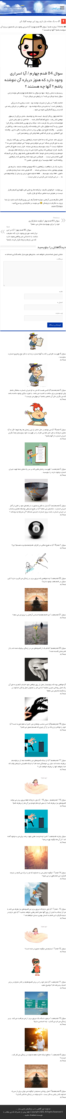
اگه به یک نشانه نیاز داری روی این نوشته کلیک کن (39, 21)
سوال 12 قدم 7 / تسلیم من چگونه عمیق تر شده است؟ (45, 948)
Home (61, 26)
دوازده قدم (52, 26)
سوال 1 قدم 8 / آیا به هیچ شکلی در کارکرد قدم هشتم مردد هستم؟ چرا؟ (39, 545)
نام (61, 291)
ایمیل (60, 302)
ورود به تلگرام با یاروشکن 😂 (51, 203)
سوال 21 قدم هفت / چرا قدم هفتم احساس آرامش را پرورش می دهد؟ (39, 614)
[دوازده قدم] (33, 8)
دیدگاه (60, 259)
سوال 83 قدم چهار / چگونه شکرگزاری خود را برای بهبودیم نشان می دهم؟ (44, 221)
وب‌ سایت (59, 313)
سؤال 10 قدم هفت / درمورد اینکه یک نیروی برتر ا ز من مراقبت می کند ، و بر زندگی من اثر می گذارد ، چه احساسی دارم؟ (37, 1020)
